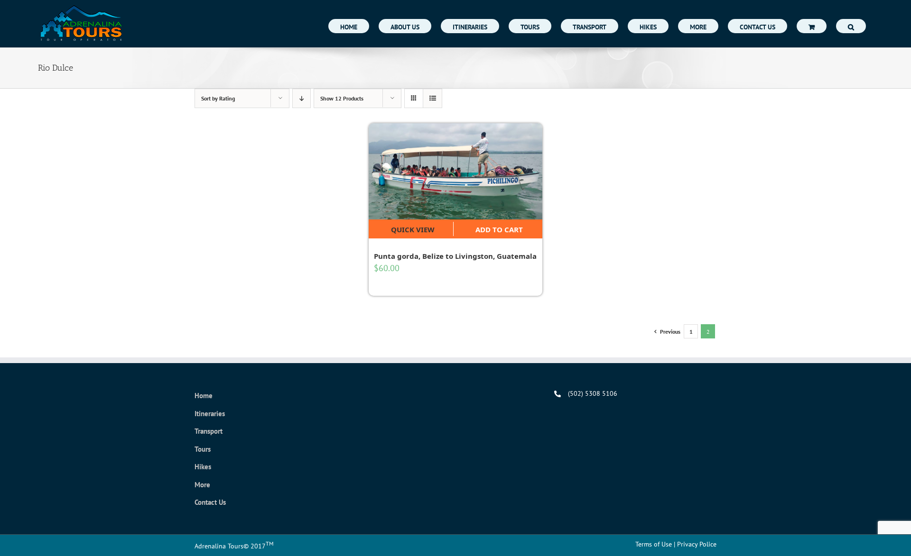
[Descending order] (301, 98)
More (202, 484)
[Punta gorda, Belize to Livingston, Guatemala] (456, 171)
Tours (203, 449)
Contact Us (210, 502)
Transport (209, 431)
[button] (851, 26)
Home (204, 395)
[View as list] (432, 98)
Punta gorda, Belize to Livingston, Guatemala (455, 256)
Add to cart (499, 229)
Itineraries (210, 413)
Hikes (203, 466)
